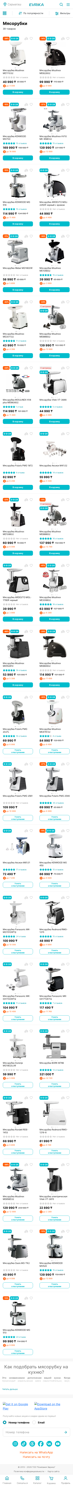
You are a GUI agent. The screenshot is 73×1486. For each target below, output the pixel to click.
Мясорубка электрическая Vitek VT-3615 (53, 1198)
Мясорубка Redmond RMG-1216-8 (54, 1131)
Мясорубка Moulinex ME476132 (50, 730)
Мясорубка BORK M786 (52, 1063)
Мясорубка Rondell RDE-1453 (15, 1131)
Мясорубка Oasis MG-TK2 (16, 1263)
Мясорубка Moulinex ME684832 (50, 664)
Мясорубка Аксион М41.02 (53, 465)
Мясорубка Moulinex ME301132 (13, 335)
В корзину (18, 92)
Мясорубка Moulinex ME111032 (13, 72)
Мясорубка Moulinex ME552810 (13, 664)
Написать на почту (36, 1456)
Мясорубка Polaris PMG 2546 (55, 796)
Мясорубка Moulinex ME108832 (13, 533)
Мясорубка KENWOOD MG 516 (16, 203)
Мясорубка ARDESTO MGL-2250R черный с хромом (54, 203)
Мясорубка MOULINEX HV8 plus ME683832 (17, 401)
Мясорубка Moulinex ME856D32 (13, 1198)
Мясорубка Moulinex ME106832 (50, 269)
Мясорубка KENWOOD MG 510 (16, 1331)
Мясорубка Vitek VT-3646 (53, 399)
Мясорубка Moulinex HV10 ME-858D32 (53, 137)
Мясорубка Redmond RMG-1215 (54, 931)
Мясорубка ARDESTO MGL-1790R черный (17, 598)
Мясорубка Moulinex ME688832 (50, 533)
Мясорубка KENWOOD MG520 (51, 1264)
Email (41, 1422)
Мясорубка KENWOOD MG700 (14, 137)
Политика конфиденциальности (29, 1471)
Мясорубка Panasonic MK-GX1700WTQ (16, 997)
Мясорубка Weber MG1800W (17, 268)
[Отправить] (65, 1432)
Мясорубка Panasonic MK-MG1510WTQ (16, 931)
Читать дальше (10, 1389)
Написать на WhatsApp (36, 1452)
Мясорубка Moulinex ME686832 (50, 335)
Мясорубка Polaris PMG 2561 (18, 796)
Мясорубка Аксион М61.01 (16, 862)
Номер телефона (19, 1422)
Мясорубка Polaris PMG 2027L (15, 730)
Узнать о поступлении (17, 751)
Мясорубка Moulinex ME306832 (50, 598)
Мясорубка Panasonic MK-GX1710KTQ (53, 997)
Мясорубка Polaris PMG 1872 (18, 465)
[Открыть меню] (68, 4)
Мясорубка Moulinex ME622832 (50, 72)
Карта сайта (53, 1471)
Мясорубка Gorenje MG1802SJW (13, 1064)
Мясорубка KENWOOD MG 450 (53, 864)
